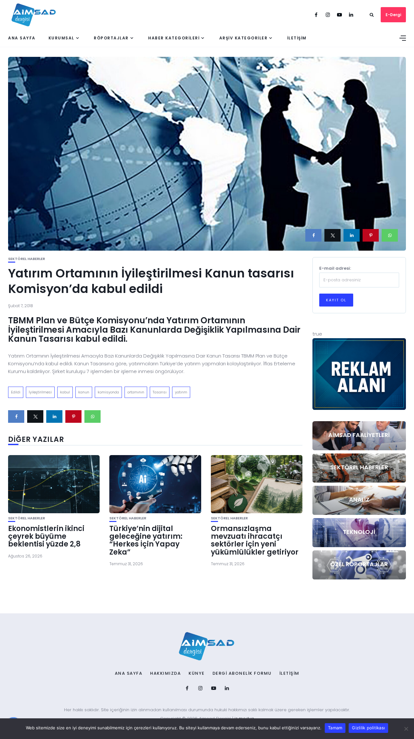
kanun (83, 392)
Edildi (15, 392)
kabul (65, 392)
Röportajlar (111, 38)
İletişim (297, 38)
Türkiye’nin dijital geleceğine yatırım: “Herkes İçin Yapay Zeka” (145, 540)
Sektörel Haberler (26, 259)
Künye (197, 673)
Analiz (359, 499)
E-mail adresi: (335, 268)
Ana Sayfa (22, 38)
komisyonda (108, 392)
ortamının (135, 392)
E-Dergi (393, 14)
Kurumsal (61, 38)
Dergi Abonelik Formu (242, 673)
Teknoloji (359, 532)
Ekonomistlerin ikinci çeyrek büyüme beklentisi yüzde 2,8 (46, 536)
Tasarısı (160, 392)
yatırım (181, 392)
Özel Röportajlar (359, 564)
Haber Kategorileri (174, 38)
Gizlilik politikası (368, 727)
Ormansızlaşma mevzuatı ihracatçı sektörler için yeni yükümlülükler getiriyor (255, 540)
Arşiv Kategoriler (243, 38)
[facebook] (313, 235)
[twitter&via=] (332, 235)
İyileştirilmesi (40, 392)
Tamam (335, 727)
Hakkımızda (165, 673)
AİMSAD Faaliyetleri (359, 435)
